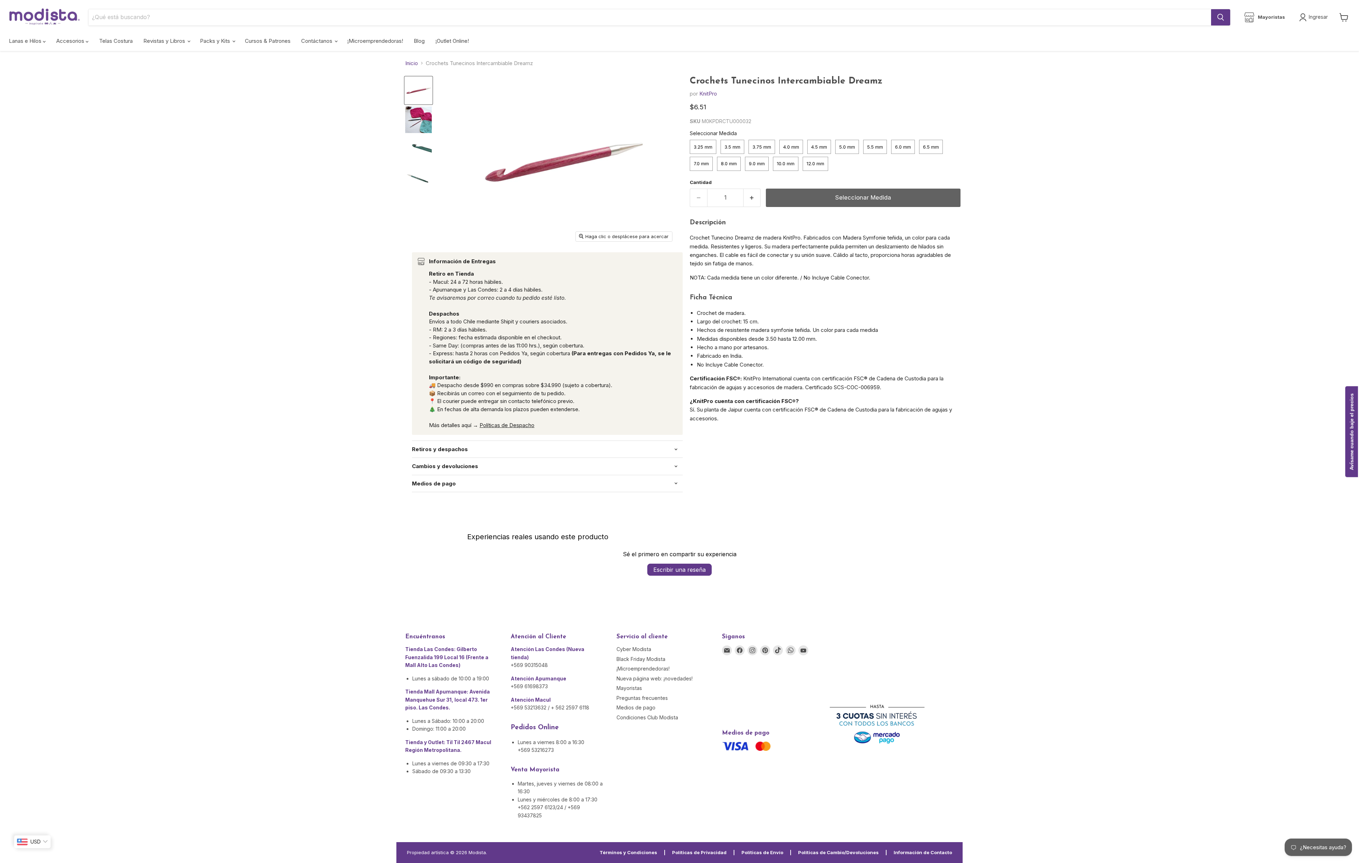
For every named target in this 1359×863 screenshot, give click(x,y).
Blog (419, 41)
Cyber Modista (634, 649)
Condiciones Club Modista (647, 717)
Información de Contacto (923, 852)
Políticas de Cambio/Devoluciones (838, 852)
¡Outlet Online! (452, 41)
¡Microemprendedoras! (375, 41)
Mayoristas (629, 688)
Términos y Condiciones (628, 852)
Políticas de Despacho (507, 425)
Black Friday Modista (641, 659)
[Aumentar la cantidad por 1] (752, 198)
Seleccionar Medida (713, 133)
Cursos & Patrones (268, 41)
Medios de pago (636, 707)
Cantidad (701, 182)
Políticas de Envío (762, 852)
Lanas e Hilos (26, 41)
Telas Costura (116, 41)
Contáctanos (317, 41)
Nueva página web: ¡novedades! (655, 678)
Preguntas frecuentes (642, 698)
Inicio (411, 63)
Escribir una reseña (679, 569)
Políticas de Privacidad (699, 852)
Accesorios (71, 41)
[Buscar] (1220, 17)
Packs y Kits (215, 41)
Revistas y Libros (165, 41)
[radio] (703, 147)
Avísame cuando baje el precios (1351, 431)
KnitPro (708, 93)
